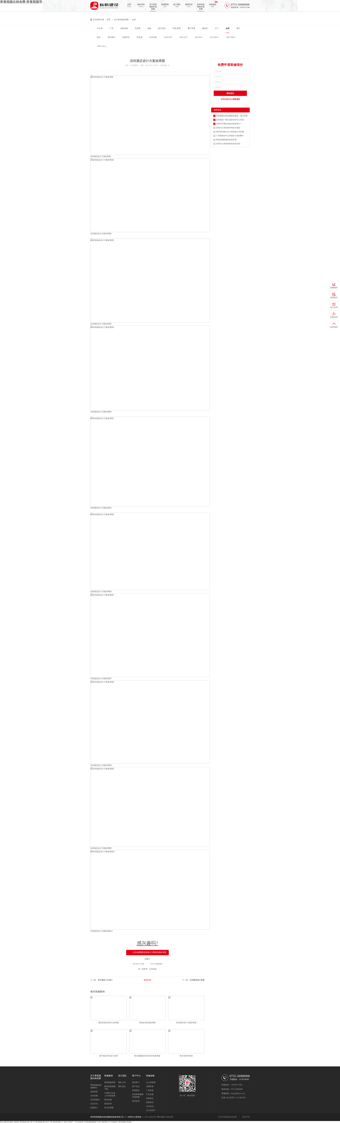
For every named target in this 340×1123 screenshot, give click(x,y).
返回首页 (136, 1101)
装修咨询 (334, 317)
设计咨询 (334, 307)
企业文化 (94, 1104)
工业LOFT (168, 37)
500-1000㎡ (214, 37)
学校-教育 (177, 28)
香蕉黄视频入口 (58, 1122)
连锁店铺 (124, 28)
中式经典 (153, 37)
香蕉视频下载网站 (12, 1122)
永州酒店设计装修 (197, 980)
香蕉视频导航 (109, 1082)
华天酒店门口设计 (105, 980)
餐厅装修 (191, 28)
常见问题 (150, 1094)
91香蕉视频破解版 (90, 1122)
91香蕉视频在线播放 (124, 1122)
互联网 (137, 28)
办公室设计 (150, 1110)
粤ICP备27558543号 (165, 1117)
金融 (149, 28)
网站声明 (246, 1117)
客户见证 (136, 1086)
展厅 (238, 28)
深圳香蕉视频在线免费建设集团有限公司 (107, 1117)
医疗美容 (162, 28)
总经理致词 (95, 1100)
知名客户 (136, 1082)
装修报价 (212, 5)
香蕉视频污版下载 (26, 1122)
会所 (134, 20)
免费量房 (334, 288)
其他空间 (108, 1104)
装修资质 (94, 1092)
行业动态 (150, 1106)
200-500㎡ (199, 37)
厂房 (111, 28)
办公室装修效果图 (121, 20)
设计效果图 (109, 1108)
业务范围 (94, 1096)
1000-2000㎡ (231, 37)
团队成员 (122, 1086)
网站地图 (3, 1122)
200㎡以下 (183, 37)
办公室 (100, 28)
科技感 (139, 37)
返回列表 (147, 980)
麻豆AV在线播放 (111, 1122)
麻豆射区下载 (47, 1122)
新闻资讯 (189, 5)
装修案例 (165, 5)
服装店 (205, 28)
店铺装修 (150, 1086)
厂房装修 (150, 1090)
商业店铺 (108, 1100)
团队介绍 (122, 1082)
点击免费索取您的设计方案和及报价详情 (149, 952)
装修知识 (150, 1102)
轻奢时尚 (126, 37)
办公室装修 (134, 65)
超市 (99, 37)
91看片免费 (101, 1122)
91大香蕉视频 (37, 1122)
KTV (217, 28)
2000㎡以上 (101, 46)
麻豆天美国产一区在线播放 (73, 1122)
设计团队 (177, 5)
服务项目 (141, 5)
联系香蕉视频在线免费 (201, 7)
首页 (129, 5)
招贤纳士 (94, 1108)
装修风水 (150, 1098)
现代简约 (111, 37)
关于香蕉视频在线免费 (153, 7)
